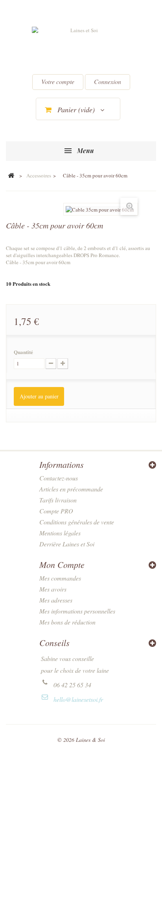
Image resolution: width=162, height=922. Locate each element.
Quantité (23, 352)
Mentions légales (60, 533)
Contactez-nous (58, 478)
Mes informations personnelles (77, 611)
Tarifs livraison (58, 500)
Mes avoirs (52, 589)
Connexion (107, 81)
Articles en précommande (71, 489)
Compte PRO (56, 511)
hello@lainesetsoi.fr (78, 699)
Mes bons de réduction (67, 622)
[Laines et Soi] (81, 47)
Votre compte (57, 81)
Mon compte (62, 564)
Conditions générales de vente (76, 522)
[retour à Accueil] (11, 176)
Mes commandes (60, 578)
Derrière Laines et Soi (66, 544)
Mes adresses (55, 600)
